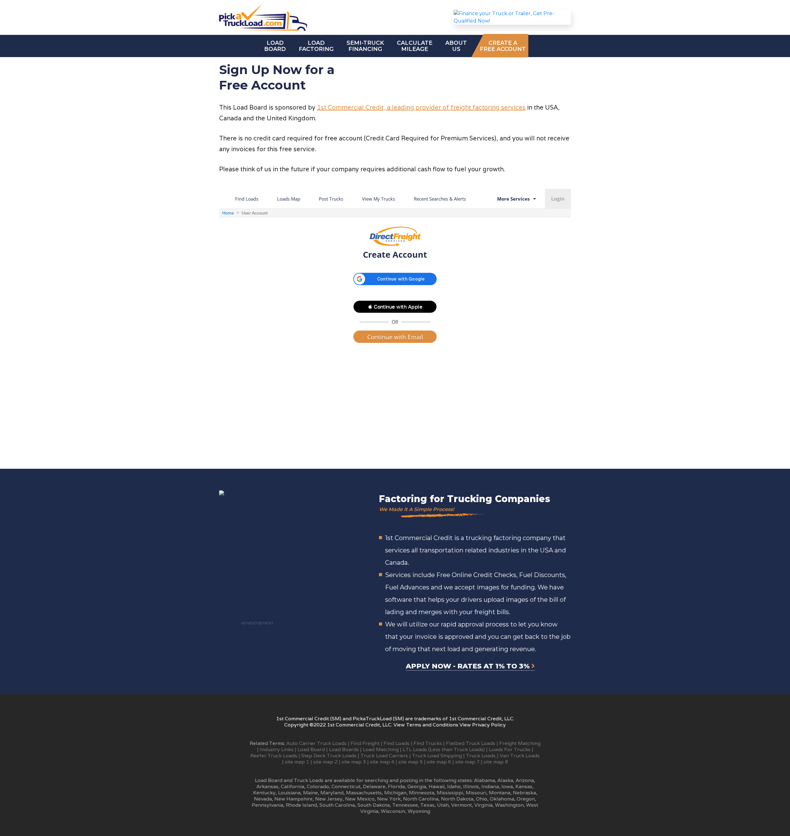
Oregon (526, 799)
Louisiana (289, 792)
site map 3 (354, 762)
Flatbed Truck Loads (470, 743)
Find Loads (397, 743)
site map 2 (325, 762)
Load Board (311, 749)
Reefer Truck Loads (273, 755)
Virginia (483, 805)
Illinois (471, 786)
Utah (443, 805)
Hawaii (437, 786)
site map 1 (297, 762)
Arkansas (267, 786)
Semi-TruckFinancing (365, 46)
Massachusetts (364, 792)
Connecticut (345, 786)
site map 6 (439, 762)
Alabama (484, 780)
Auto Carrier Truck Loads (316, 743)
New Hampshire (293, 799)
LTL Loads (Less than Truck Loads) (444, 749)
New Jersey (329, 799)
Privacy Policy (489, 725)
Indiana (490, 786)
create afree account (503, 46)
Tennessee (405, 805)
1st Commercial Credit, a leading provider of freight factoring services (421, 107)
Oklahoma (502, 799)
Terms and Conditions (432, 725)
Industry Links (276, 749)
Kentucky (264, 792)
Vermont (461, 805)
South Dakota (373, 805)
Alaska (505, 780)
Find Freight (365, 743)
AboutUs (456, 46)
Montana (499, 792)
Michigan (395, 792)
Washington (509, 805)
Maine (310, 792)
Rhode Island (301, 805)
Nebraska (524, 792)
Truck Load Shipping (437, 755)
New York (389, 799)
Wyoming (419, 811)
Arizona (525, 780)
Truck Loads (481, 755)
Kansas (523, 786)
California (292, 786)
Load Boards (344, 749)
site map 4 (382, 762)
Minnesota (421, 792)
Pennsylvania (267, 805)
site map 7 (467, 762)
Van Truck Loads (520, 755)
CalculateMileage (414, 46)
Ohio (481, 799)
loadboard (275, 46)
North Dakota (457, 799)
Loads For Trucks (509, 749)
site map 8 (496, 762)
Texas (427, 805)
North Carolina (421, 799)
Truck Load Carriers (384, 755)
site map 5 (410, 762)
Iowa (507, 786)
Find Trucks (428, 743)
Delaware (374, 786)
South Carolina (337, 805)
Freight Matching (520, 743)
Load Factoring (316, 46)
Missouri (476, 792)
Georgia (416, 786)
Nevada (263, 799)
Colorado (318, 786)
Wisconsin (393, 811)
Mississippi (450, 792)
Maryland (331, 792)
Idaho (454, 786)
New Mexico (360, 799)
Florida (396, 786)
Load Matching (381, 749)
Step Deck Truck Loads (328, 755)
